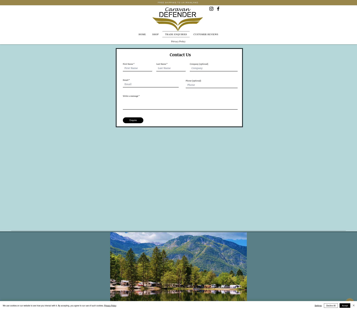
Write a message (130, 96)
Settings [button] (318, 305)
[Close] (353, 305)
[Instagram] (211, 8)
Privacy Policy (110, 305)
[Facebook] (218, 8)
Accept (345, 305)
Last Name (161, 64)
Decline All (331, 305)
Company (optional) (199, 64)
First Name (128, 64)
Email (125, 80)
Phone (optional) (193, 81)
